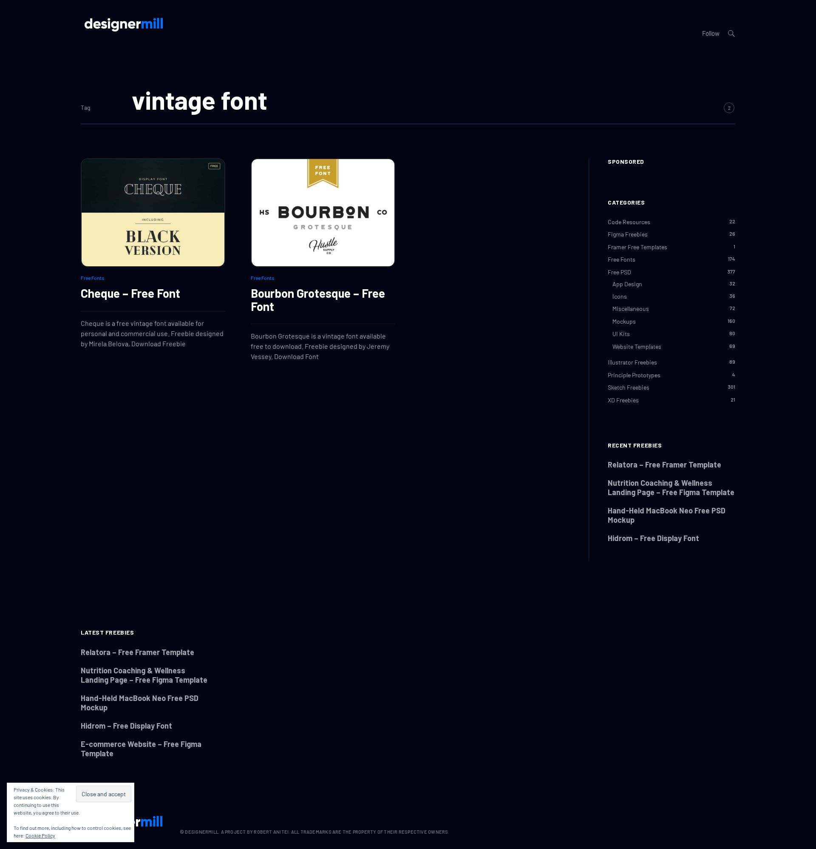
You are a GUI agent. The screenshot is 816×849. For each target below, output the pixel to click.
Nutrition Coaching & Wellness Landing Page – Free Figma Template (671, 487)
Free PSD (619, 272)
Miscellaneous (630, 308)
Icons (619, 296)
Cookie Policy (40, 835)
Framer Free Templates (637, 247)
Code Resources (629, 221)
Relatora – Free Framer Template (664, 464)
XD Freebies (623, 400)
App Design (627, 284)
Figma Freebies (628, 234)
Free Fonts (93, 278)
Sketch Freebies (628, 387)
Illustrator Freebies (632, 362)
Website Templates (636, 346)
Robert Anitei (271, 832)
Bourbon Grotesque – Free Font (318, 299)
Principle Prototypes (634, 375)
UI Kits (621, 333)
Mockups (624, 321)
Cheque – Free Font (130, 293)
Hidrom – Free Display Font (653, 538)
